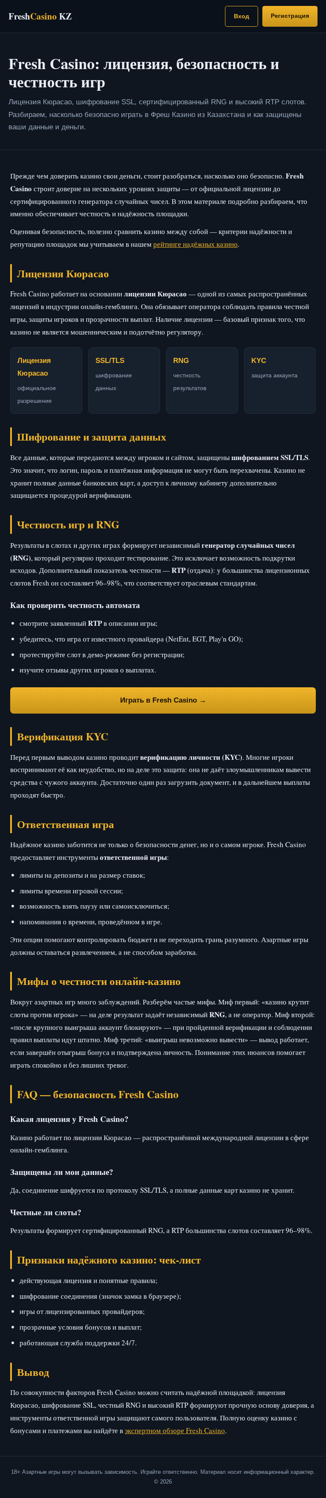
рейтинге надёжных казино (195, 244)
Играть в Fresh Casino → (163, 700)
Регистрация (290, 15)
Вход (241, 16)
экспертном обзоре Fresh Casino (175, 1430)
